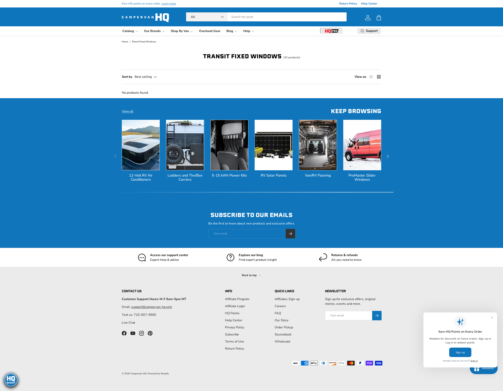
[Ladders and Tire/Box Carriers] (185, 145)
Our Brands (152, 31)
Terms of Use (234, 341)
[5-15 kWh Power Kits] (229, 145)
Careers (280, 306)
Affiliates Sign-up (287, 299)
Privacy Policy (234, 327)
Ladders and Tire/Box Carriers (185, 177)
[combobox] (266, 16)
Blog (229, 31)
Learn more (169, 3)
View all (127, 111)
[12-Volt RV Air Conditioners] (141, 145)
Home (125, 41)
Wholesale (282, 341)
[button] (378, 17)
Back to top (249, 275)
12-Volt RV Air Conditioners (140, 177)
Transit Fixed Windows (144, 41)
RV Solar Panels (274, 175)
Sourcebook (283, 334)
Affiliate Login (235, 306)
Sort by (127, 77)
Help (246, 31)
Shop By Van (180, 31)
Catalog (128, 31)
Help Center (369, 3)
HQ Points (232, 313)
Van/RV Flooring (318, 175)
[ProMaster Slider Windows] (362, 145)
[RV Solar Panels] (273, 145)
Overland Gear (209, 31)
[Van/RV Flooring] (318, 145)
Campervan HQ (138, 373)
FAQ (278, 313)
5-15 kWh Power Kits (229, 175)
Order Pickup (284, 327)
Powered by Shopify (158, 373)
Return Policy (348, 3)
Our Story (281, 320)
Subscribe (232, 334)
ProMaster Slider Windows (362, 177)
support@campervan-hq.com (151, 307)
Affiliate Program (237, 299)
